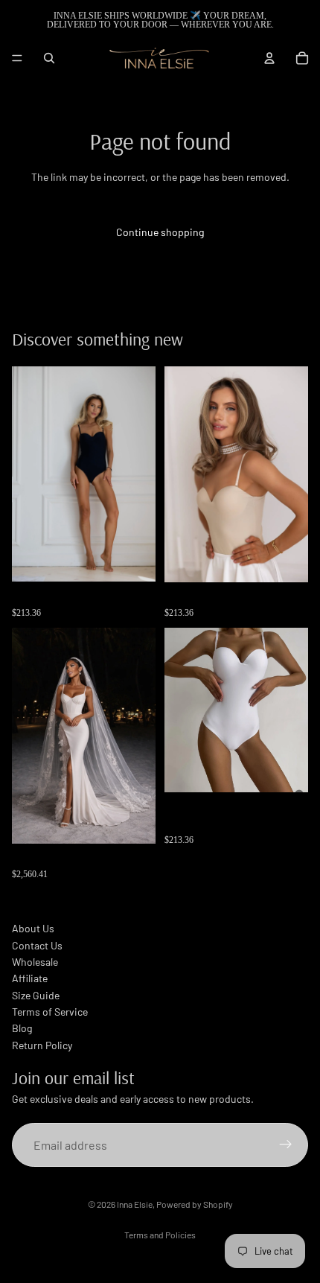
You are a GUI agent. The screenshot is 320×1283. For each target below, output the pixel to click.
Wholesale (35, 961)
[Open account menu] (269, 58)
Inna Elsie (135, 1204)
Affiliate (30, 978)
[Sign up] (285, 1145)
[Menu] (17, 58)
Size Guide (36, 995)
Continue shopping (160, 232)
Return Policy (42, 1045)
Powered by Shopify (194, 1204)
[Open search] (49, 58)
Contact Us (37, 945)
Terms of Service (50, 1011)
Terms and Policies (160, 1234)
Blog (22, 1028)
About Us (33, 928)
